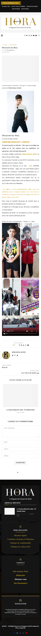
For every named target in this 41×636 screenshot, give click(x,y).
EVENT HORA (25, 8)
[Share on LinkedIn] (23, 345)
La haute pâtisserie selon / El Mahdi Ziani (20, 410)
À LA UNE (4, 44)
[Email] (36, 35)
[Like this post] (16, 345)
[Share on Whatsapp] (25, 345)
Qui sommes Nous (20, 571)
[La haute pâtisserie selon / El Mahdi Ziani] (20, 395)
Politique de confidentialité (20, 543)
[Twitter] (27, 35)
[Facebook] (24, 35)
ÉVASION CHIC (6, 6)
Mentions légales (20, 535)
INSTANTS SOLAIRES (32, 6)
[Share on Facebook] (19, 345)
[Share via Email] (28, 345)
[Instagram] (29, 35)
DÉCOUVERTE (16, 8)
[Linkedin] (31, 35)
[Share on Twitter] (21, 345)
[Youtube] (33, 35)
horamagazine (10, 50)
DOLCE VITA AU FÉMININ (18, 6)
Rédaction (20, 575)
